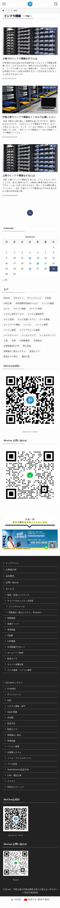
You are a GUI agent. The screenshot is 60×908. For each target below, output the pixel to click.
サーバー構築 (20, 309)
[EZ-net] (30, 4)
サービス (10, 589)
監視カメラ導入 (11, 356)
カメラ (7, 309)
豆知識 (10, 717)
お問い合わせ (12, 582)
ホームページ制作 (15, 653)
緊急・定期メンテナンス (18, 595)
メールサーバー (11, 335)
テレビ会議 (9, 319)
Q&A (9, 700)
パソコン (28, 324)
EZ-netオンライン (14, 682)
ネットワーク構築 (12, 324)
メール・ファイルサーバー (19, 758)
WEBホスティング (15, 787)
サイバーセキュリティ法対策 (20, 601)
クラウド (11, 781)
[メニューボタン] (4, 4)
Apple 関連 (12, 712)
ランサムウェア (29, 335)
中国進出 (38, 340)
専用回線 (11, 630)
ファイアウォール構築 (30, 330)
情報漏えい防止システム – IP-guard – (25, 612)
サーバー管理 (36, 309)
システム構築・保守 (16, 706)
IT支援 (48, 298)
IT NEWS (11, 689)
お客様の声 (11, 569)
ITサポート (19, 298)
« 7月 (5, 280)
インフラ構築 (48, 303)
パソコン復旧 (10, 330)
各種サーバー (13, 624)
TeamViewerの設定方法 (18, 769)
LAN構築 (11, 641)
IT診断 (10, 635)
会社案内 (10, 576)
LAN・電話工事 (14, 775)
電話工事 (26, 356)
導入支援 (27, 346)
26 (30, 268)
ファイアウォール (17, 606)
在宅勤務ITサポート (16, 647)
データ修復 (45, 319)
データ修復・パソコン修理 (19, 670)
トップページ (12, 563)
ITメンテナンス (34, 298)
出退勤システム (14, 752)
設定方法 (11, 723)
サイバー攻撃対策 (15, 664)
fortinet (7, 298)
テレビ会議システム (27, 319)
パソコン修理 (42, 324)
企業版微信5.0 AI (11, 346)
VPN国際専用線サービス (27, 303)
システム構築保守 (36, 314)
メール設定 (12, 764)
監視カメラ (35, 351)
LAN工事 (8, 303)
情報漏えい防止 (14, 735)
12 (30, 258)
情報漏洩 (11, 618)
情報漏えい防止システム (15, 351)
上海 (6, 340)
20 (38, 263)
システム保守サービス (14, 314)
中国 (14, 340)
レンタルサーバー (48, 335)
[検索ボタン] (56, 4)
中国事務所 (25, 340)
